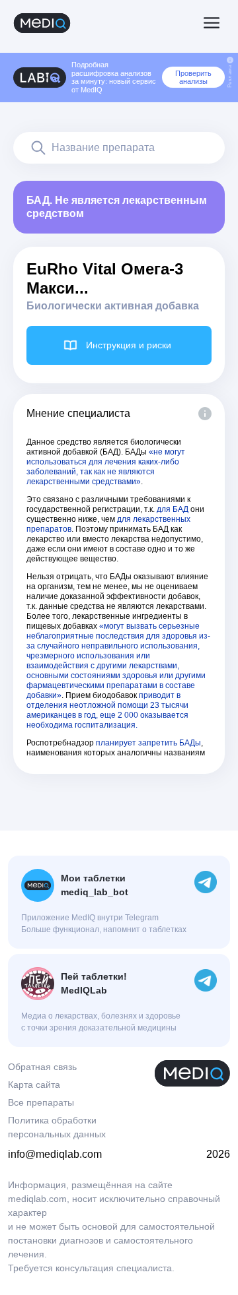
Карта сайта (34, 1084)
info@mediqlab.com (55, 1154)
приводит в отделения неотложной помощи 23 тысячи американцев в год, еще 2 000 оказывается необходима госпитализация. (107, 710)
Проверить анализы (193, 77)
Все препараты (41, 1102)
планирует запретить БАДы (148, 742)
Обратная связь (42, 1066)
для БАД (172, 509)
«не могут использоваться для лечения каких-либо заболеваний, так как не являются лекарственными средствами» (105, 466)
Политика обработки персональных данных (57, 1127)
